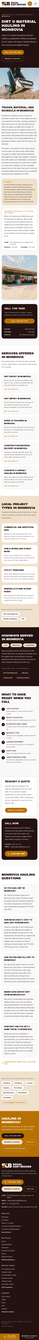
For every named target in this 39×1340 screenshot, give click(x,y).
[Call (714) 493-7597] (30, 3)
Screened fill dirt (7, 1244)
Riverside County (7, 1278)
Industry (6, 1088)
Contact (4, 1309)
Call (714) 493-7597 (12, 52)
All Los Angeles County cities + (14, 1102)
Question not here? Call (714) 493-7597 (20, 1063)
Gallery (4, 1300)
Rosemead (7, 1097)
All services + (6, 1232)
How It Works (6, 1296)
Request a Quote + (13, 59)
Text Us (30, 1142)
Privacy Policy (8, 1326)
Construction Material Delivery (11, 1226)
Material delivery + (8, 1260)
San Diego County (7, 1284)
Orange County (6, 1272)
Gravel (4, 1254)
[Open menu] (35, 3)
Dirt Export (5, 1217)
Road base (5, 1248)
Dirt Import (5, 1220)
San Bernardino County (9, 1275)
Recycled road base (8, 1251)
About (4, 1303)
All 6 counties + (7, 1287)
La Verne (29, 1083)
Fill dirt (4, 1241)
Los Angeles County (24, 14)
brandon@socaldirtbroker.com (20, 847)
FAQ (3, 1306)
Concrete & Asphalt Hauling (10, 1229)
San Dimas (18, 1083)
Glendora (6, 1083)
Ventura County (7, 1281)
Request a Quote (12, 1142)
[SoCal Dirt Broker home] (14, 3)
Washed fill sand (7, 1257)
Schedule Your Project (15, 1148)
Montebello (22, 1093)
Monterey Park (8, 1093)
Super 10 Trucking (7, 1223)
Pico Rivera (18, 1088)
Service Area (7, 14)
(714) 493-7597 (18, 854)
